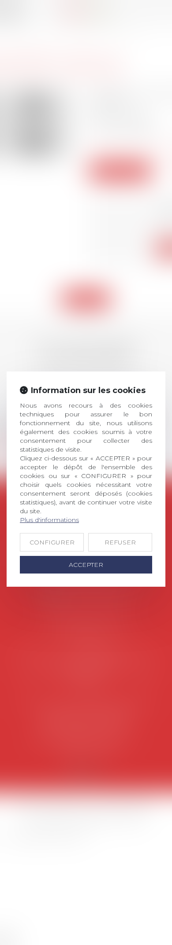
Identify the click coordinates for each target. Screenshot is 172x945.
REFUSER (120, 542)
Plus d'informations (49, 520)
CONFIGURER (52, 542)
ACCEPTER (86, 565)
